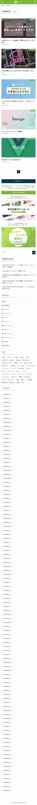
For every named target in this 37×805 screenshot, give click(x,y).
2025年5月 (7, 450)
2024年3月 (7, 506)
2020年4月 (7, 694)
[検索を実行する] (34, 252)
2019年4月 (7, 742)
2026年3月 (7, 410)
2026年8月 (7, 394)
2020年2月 (7, 702)
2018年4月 (7, 782)
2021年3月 (7, 650)
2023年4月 (7, 550)
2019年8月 (7, 726)
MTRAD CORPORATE (18, 192)
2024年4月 (7, 502)
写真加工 (21, 377)
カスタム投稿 (21, 368)
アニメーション (5, 368)
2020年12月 (7, 662)
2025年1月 (7, 466)
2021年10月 (7, 622)
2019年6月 (7, 734)
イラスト (13, 368)
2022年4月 (7, 598)
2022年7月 (7, 586)
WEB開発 (6, 305)
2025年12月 (7, 422)
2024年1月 (7, 514)
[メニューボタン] (2, 2)
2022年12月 (7, 566)
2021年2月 (7, 654)
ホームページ (22, 374)
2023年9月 (7, 530)
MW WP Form (25, 360)
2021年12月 (7, 614)
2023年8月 (7, 534)
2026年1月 (7, 418)
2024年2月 (7, 510)
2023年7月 (7, 538)
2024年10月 (7, 478)
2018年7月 (7, 774)
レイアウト (29, 374)
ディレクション (8, 325)
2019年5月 (7, 738)
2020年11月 (7, 666)
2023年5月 (7, 546)
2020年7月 (7, 682)
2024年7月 (7, 490)
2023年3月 (7, 554)
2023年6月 (7, 542)
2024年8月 (7, 486)
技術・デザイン (11, 379)
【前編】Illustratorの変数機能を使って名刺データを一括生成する (18, 276)
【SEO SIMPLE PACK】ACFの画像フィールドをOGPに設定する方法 (18, 287)
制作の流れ (27, 377)
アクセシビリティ (30, 365)
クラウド (6, 309)
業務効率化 (4, 382)
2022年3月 (7, 602)
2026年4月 (7, 406)
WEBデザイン (5, 365)
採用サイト (23, 379)
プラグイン (14, 374)
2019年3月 (7, 746)
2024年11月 (7, 474)
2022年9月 (7, 578)
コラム (6, 317)
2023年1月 (7, 562)
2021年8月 (7, 630)
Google (22, 357)
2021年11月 (7, 618)
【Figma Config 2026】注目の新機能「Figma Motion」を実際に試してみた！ (18, 282)
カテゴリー (28, 368)
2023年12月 (7, 518)
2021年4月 (7, 646)
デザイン (6, 329)
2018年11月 (7, 762)
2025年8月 (7, 438)
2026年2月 (7, 414)
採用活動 (30, 379)
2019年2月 (7, 750)
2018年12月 (7, 758)
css (12, 357)
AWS (8, 357)
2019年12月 (7, 710)
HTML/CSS (4, 360)
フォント (24, 371)
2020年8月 (7, 678)
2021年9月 (7, 626)
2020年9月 (7, 674)
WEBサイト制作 (27, 363)
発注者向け (7, 345)
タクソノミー (10, 371)
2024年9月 (7, 482)
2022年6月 (7, 590)
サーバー (6, 321)
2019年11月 (7, 714)
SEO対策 (15, 363)
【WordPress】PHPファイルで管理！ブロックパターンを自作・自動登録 (18, 266)
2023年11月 (7, 522)
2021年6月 (7, 638)
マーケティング (8, 337)
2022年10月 (7, 574)
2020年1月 (7, 706)
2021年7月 (7, 634)
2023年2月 (7, 558)
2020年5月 (7, 690)
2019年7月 (7, 730)
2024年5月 (7, 498)
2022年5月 (7, 594)
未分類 (6, 341)
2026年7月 (7, 398)
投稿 (18, 379)
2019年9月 (7, 722)
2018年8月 (7, 770)
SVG (21, 363)
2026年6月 (7, 402)
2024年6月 (7, 494)
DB (5, 301)
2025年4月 (7, 454)
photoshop (4, 363)
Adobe (3, 357)
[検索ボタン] (35, 2)
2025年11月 (7, 426)
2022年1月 (7, 610)
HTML (27, 357)
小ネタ (3, 379)
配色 (23, 382)
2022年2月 (7, 606)
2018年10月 (7, 766)
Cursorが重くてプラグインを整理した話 (13, 271)
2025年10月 (7, 430)
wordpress (13, 365)
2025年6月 (7, 446)
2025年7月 (7, 442)
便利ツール (14, 377)
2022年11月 (7, 570)
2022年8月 (7, 582)
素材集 (18, 382)
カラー (3, 371)
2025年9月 (7, 434)
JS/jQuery (18, 360)
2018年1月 (7, 790)
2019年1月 (7, 754)
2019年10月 (7, 718)
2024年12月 (7, 470)
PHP (10, 363)
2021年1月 (7, 658)
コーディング (8, 313)
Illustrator (11, 360)
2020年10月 (7, 670)
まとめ (22, 365)
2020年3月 (7, 698)
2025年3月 (7, 458)
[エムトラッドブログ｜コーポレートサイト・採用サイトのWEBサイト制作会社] (18, 2)
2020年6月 (7, 686)
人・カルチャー (5, 377)
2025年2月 (7, 462)
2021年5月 (7, 642)
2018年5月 (7, 778)
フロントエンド (8, 333)
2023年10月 (7, 526)
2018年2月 (7, 786)
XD (18, 365)
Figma (16, 357)
